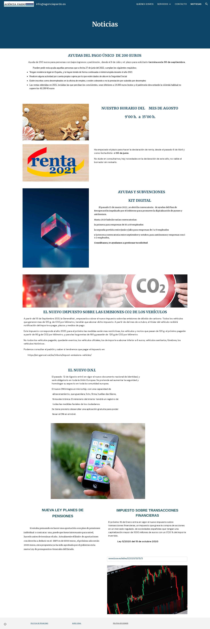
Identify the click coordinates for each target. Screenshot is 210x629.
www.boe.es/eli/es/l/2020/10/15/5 (125, 558)
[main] (105, 24)
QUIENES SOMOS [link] (145, 4)
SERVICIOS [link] (162, 4)
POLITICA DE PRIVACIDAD (39, 623)
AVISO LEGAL (76, 623)
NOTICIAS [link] (196, 4)
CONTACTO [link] (181, 4)
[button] (206, 4)
